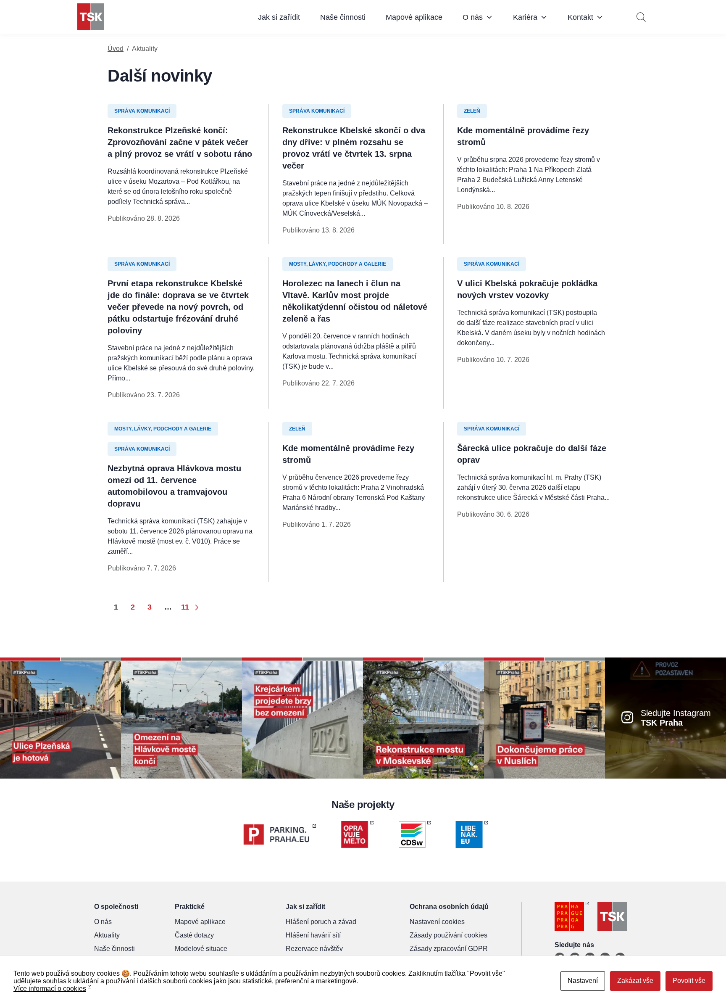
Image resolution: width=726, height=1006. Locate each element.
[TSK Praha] (90, 16)
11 (185, 607)
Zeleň (472, 111)
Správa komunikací (142, 111)
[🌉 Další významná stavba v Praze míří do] (302, 717)
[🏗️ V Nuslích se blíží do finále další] (544, 717)
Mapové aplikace (414, 17)
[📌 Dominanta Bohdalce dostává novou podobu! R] (423, 717)
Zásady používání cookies (448, 935)
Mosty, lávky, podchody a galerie (337, 264)
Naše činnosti (343, 17)
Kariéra (525, 17)
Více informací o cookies (49, 988)
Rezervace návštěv (314, 948)
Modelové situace (201, 948)
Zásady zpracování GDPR (449, 948)
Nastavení (583, 980)
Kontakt (580, 17)
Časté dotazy (194, 935)
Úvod (116, 48)
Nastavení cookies (437, 921)
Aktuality (107, 935)
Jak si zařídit (279, 17)
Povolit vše (689, 980)
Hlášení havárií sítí (313, 935)
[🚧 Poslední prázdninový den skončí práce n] (181, 717)
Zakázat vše (635, 980)
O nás (473, 17)
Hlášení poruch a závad (321, 921)
